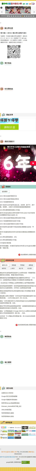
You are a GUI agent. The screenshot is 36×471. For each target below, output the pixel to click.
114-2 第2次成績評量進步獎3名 (9, 199)
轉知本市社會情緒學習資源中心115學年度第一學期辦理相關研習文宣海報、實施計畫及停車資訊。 (17, 274)
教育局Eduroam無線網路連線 (10, 403)
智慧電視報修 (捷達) (7, 416)
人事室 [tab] (12, 268)
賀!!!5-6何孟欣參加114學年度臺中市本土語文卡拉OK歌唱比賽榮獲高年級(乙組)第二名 (17, 214)
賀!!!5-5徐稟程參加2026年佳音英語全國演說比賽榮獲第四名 (17, 233)
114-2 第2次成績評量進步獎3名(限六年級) (12, 218)
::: (0, 23)
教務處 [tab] (14, 265)
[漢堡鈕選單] (33, 3)
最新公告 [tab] (4, 265)
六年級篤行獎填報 (5, 243)
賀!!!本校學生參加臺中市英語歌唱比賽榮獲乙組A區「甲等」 (17, 228)
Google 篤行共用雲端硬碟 (9, 396)
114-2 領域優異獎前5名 (7, 202)
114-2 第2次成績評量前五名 (8, 196)
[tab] (8, 16)
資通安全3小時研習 (7, 393)
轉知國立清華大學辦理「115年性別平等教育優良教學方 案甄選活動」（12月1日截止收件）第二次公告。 (18, 297)
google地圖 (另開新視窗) (13, 462)
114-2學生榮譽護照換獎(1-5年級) (10, 210)
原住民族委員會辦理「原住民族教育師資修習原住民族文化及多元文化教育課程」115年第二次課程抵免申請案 (18, 287)
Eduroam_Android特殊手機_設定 (11, 406)
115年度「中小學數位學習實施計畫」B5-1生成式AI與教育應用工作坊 (17, 317)
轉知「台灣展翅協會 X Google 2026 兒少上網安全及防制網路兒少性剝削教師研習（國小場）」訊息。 (18, 312)
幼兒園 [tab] (29, 268)
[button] (1, 8)
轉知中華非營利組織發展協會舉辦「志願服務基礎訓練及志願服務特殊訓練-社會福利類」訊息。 (18, 307)
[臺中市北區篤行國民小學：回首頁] (18, 3)
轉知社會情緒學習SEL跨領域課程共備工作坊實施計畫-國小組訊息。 (17, 292)
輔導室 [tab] (4, 268)
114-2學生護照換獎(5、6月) (8, 237)
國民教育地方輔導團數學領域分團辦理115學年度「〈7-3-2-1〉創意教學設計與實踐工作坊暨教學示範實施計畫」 (17, 279)
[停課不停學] (9, 120)
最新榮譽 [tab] (4, 191)
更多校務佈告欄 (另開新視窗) (27, 325)
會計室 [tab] (21, 268)
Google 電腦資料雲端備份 (9, 399)
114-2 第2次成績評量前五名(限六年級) (11, 224)
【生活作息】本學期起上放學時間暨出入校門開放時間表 (17, 283)
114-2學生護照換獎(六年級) (8, 240)
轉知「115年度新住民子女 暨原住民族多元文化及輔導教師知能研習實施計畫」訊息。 (18, 302)
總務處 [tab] (31, 265)
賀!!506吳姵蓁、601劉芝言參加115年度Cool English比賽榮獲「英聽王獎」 (18, 247)
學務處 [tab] (22, 265)
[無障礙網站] (25, 462)
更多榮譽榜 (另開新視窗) (28, 254)
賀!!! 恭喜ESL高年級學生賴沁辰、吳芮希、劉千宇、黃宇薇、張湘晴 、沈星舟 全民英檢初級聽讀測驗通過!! (17, 206)
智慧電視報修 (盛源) (7, 413)
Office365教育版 (6, 409)
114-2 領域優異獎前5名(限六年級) (10, 221)
